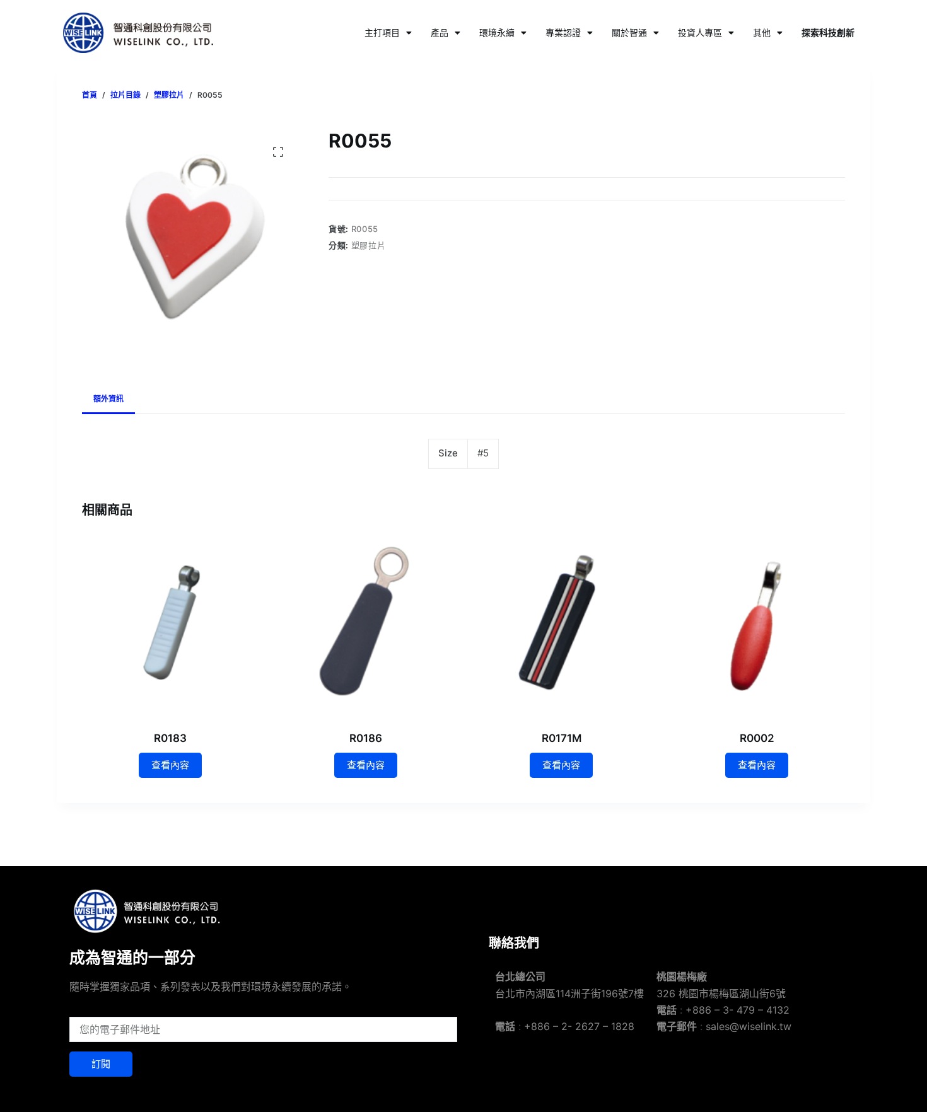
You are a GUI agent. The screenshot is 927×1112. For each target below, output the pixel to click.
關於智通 (629, 32)
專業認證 (563, 32)
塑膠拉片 (368, 245)
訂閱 (100, 1064)
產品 (439, 32)
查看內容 (170, 765)
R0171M (561, 738)
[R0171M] (561, 626)
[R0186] (365, 626)
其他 (762, 32)
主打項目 (382, 32)
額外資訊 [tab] (108, 398)
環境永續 (497, 32)
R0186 (365, 738)
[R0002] (756, 626)
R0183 (170, 738)
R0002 (757, 738)
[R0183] (170, 626)
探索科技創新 (828, 32)
